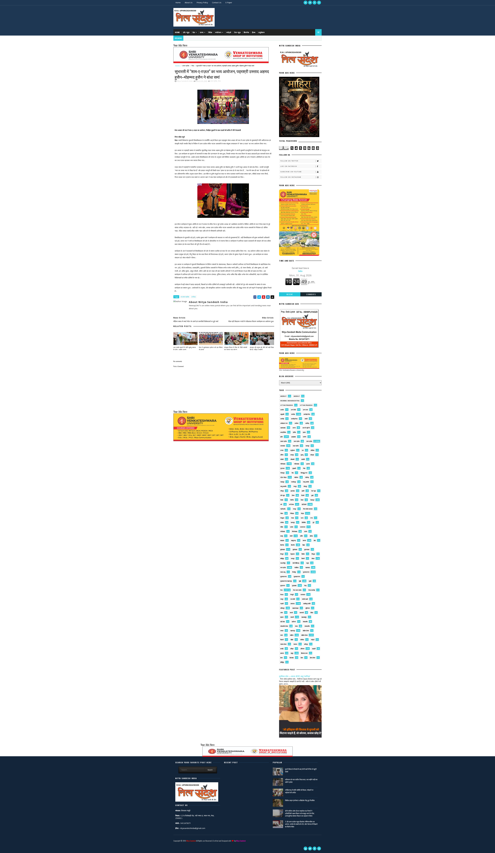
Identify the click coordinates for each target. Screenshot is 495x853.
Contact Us (216, 2)
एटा (303, 450)
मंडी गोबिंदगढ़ (296, 563)
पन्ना (311, 518)
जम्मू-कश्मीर (283, 486)
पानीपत (282, 522)
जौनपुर (282, 491)
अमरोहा (293, 414)
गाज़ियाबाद (296, 464)
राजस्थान (303, 595)
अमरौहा (282, 419)
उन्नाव (281, 450)
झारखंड (293, 491)
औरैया (281, 455)
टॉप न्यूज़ (186, 32)
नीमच (281, 513)
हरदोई (281, 649)
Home (178, 2)
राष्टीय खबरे (305, 599)
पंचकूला (282, 518)
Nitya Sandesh (191, 840)
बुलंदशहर (282, 549)
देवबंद (281, 500)
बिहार (304, 545)
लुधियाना (308, 608)
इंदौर (281, 437)
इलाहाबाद (293, 437)
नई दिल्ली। (283, 509)
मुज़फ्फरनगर (283, 576)
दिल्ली (302, 495)
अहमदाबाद (283, 428)
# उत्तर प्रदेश (185, 297)
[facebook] (314, 3)
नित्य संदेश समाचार (308, 509)
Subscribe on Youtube (291, 172)
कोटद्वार (312, 455)
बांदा (315, 540)
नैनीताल (292, 513)
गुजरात (308, 464)
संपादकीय (305, 622)
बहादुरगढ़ (293, 540)
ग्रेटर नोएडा (283, 477)
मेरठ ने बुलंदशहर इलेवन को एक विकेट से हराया (211, 348)
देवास (302, 500)
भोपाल (313, 558)
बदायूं (281, 536)
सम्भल (281, 631)
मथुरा (307, 563)
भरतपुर (292, 558)
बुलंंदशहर (295, 549)
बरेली (291, 536)
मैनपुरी (292, 595)
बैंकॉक (303, 554)
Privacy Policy (202, 2)
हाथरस (282, 653)
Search (210, 770)
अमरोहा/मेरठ (307, 414)
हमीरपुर (306, 644)
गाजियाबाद (282, 464)
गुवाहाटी (294, 468)
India (300, 269)
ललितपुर (282, 608)
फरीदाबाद (282, 531)
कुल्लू (302, 455)
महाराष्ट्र (308, 567)
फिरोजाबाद (294, 531)
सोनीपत (302, 640)
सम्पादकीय (307, 626)
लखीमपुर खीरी (306, 604)
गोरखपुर (282, 473)
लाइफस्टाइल (295, 608)
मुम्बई (310, 581)
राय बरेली (292, 599)
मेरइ (305, 585)
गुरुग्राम (282, 468)
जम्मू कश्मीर (306, 482)
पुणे (313, 522)
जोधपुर (305, 486)
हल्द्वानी (313, 649)
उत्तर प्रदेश (185, 66)
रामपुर (281, 599)
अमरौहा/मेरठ (294, 419)
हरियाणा (302, 649)
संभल (296, 626)
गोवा (293, 473)
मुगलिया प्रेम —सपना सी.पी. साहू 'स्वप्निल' (294, 676)
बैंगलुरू (313, 554)
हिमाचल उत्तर (304, 653)
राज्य (201, 32)
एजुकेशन (261, 32)
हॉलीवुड (282, 662)
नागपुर (294, 509)
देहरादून (312, 500)
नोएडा (302, 513)
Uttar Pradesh (306, 405)
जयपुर (295, 486)
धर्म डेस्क (291, 504)
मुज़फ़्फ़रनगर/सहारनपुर (286, 581)
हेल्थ (281, 658)
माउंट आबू (282, 572)
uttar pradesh (286, 405)
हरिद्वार (292, 649)
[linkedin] (305, 3)
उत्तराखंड (282, 446)
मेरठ (193, 66)
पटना (302, 518)
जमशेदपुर (293, 482)
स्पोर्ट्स (228, 32)
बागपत (304, 540)
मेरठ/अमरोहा (311, 590)
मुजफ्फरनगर (306, 572)
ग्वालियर (296, 477)
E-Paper (228, 2)
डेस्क (293, 495)
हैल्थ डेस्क (312, 658)
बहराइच (282, 540)
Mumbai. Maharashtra (289, 401)
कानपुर (292, 455)
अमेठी (306, 419)
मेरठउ (281, 595)
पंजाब (292, 518)
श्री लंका (282, 622)
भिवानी (303, 558)
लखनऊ (293, 604)
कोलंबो (281, 459)
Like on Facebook (288, 166)
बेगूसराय (293, 554)
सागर (281, 635)
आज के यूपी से (306, 428)
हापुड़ (292, 653)
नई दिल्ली (304, 504)
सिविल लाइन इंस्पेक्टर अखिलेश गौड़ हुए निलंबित (300, 800)
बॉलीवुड (282, 558)
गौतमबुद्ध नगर (304, 473)
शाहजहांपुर (304, 617)
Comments (311, 294)
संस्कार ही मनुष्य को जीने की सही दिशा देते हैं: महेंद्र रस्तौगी (262, 348)
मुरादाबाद (294, 585)
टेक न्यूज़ (237, 32)
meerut (283, 396)
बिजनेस (246, 32)
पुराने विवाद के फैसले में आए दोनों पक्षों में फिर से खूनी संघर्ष (300, 770)
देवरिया (292, 500)
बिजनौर (293, 545)
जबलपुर (282, 482)
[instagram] (319, 3)
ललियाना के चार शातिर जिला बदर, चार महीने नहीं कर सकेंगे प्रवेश (301, 780)
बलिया (311, 536)
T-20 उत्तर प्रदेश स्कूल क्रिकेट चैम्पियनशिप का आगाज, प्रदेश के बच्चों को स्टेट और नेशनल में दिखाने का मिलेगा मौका (301, 824)
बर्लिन (301, 536)
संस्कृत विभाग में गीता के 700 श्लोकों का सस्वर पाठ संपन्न (235, 348)
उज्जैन (304, 437)
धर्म (281, 504)
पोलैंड (281, 527)
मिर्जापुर (294, 572)
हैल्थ (253, 32)
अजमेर (282, 410)
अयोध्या (296, 423)
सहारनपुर (292, 631)
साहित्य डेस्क (304, 635)
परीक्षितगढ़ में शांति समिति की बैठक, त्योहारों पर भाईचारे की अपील (299, 791)
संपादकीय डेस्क (284, 626)
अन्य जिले (293, 410)
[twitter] (310, 3)
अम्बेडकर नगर (284, 423)
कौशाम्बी (292, 459)
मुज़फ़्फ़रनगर (297, 576)
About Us (188, 2)
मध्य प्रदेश (283, 567)
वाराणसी (302, 613)
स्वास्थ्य (295, 644)
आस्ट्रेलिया (283, 432)
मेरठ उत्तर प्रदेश (297, 590)
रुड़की (281, 604)
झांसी (303, 491)
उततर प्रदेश (283, 441)
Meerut (297, 396)
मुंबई (300, 581)
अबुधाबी (282, 414)
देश (194, 32)
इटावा (304, 432)
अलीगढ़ (307, 423)
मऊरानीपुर (283, 563)
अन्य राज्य (305, 410)
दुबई (312, 495)
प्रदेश (291, 527)
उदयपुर (307, 446)
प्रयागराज (302, 527)
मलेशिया (296, 567)
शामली (292, 617)
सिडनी (281, 640)
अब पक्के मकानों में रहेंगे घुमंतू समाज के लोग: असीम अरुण (184, 348)
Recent (290, 294)
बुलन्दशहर (306, 549)
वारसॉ (291, 613)
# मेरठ (194, 297)
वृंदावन (281, 617)
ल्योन (281, 613)
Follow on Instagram (290, 177)
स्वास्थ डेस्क (283, 644)
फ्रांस (305, 531)
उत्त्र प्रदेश (296, 446)
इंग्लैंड (294, 432)
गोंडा (304, 468)
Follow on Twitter (289, 161)
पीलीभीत (304, 522)
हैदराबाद (292, 658)
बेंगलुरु (282, 554)
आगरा (294, 428)
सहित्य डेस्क (306, 631)
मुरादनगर (282, 585)
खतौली (303, 459)
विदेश (210, 32)
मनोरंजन (218, 32)
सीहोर (292, 640)
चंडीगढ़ (307, 477)
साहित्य (291, 635)
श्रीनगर (294, 622)
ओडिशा (312, 450)
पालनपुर (293, 522)
